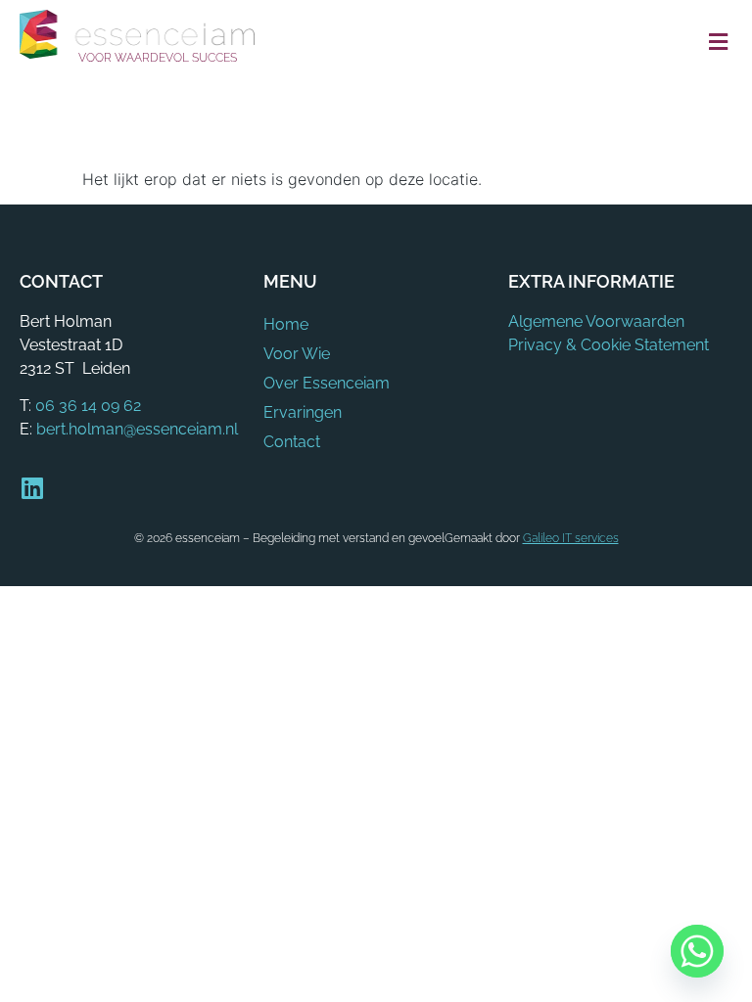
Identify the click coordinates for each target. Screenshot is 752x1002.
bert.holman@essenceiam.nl (137, 429)
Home (285, 324)
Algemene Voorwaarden (596, 321)
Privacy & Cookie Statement (608, 345)
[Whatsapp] (697, 951)
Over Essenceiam (326, 383)
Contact (291, 442)
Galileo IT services (571, 538)
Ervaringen (302, 412)
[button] (717, 42)
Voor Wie (296, 353)
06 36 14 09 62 (88, 405)
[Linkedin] (32, 488)
